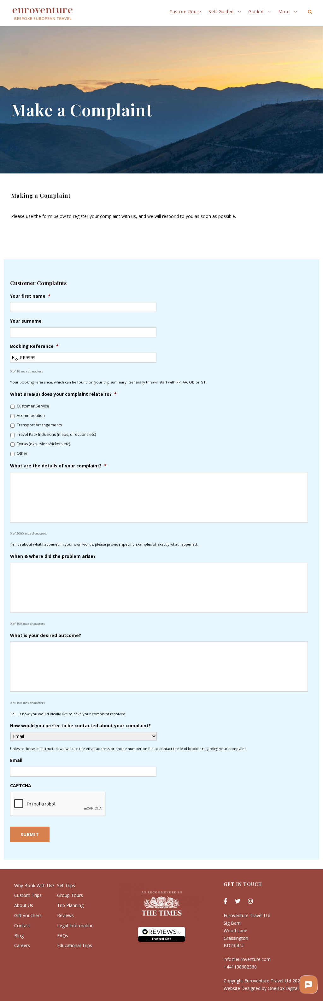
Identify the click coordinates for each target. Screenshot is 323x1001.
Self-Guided (221, 12)
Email (16, 760)
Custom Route (185, 12)
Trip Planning (70, 905)
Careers (22, 945)
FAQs (62, 936)
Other (22, 453)
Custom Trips (28, 895)
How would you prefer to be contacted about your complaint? (80, 726)
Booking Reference (34, 346)
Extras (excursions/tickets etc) (43, 444)
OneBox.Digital (283, 988)
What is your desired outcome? (45, 635)
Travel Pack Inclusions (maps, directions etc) (56, 434)
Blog (19, 936)
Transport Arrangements (39, 425)
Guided (255, 12)
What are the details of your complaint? (58, 466)
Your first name (30, 296)
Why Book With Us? (34, 885)
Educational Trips (74, 945)
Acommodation (31, 415)
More (284, 12)
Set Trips (66, 885)
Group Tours (70, 895)
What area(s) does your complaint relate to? (63, 394)
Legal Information (75, 925)
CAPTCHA (20, 785)
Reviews (65, 915)
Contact (22, 925)
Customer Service (33, 406)
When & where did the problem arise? (53, 556)
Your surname (26, 321)
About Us (23, 905)
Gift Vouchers (28, 915)
